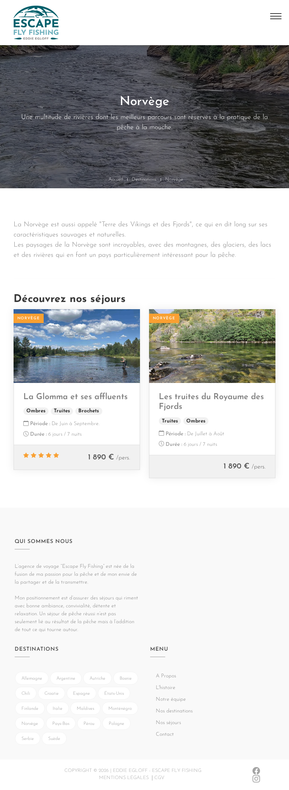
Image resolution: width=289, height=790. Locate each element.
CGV (159, 777)
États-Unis (114, 693)
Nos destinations (174, 711)
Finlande (29, 708)
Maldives (85, 708)
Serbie (27, 739)
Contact (165, 734)
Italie (57, 708)
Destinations (144, 179)
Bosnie (126, 678)
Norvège (29, 723)
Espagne (81, 693)
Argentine (65, 678)
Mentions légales (124, 777)
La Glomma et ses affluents (75, 397)
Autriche (97, 678)
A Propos (23, 38)
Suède (54, 739)
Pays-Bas (60, 723)
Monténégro (120, 708)
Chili (25, 693)
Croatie (51, 693)
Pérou (89, 723)
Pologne (116, 723)
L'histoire (165, 688)
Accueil (115, 179)
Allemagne (31, 678)
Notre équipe (171, 699)
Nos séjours (168, 723)
